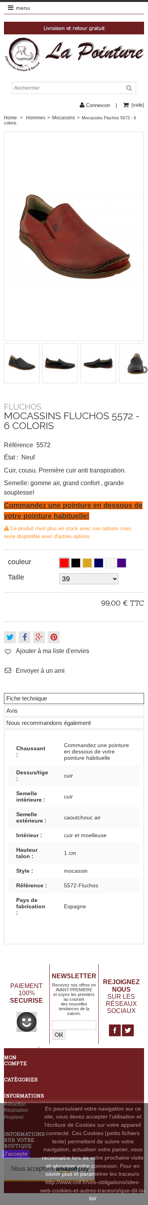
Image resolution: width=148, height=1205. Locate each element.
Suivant (144, 369)
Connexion (98, 105)
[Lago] (121, 563)
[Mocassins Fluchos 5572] (22, 363)
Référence (18, 445)
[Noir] (75, 563)
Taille (17, 577)
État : (11, 457)
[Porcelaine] (110, 563)
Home (10, 117)
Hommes (35, 117)
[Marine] (98, 563)
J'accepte (16, 1154)
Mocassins (63, 117)
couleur (20, 562)
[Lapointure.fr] (74, 54)
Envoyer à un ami (40, 670)
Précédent (4, 369)
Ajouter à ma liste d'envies (52, 651)
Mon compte (15, 1060)
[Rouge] (64, 563)
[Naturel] (87, 563)
